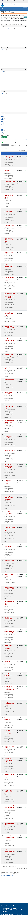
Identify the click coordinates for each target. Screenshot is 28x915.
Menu (2, 9)
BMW (2, 129)
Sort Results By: (14, 145)
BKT (2, 127)
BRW (2, 130)
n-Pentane (3, 49)
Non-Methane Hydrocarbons (7, 28)
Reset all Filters (5, 144)
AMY (2, 119)
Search (4, 137)
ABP (2, 115)
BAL (2, 126)
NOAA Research (5, 911)
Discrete (3, 93)
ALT (2, 116)
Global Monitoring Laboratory (13, 4)
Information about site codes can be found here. (16, 139)
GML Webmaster (19, 876)
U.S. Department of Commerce (9, 908)
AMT (2, 118)
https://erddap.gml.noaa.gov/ (7, 875)
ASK (2, 123)
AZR (2, 124)
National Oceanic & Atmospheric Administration (13, 909)
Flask (2, 71)
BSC (2, 132)
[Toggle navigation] (25, 8)
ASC (2, 121)
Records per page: (19, 150)
